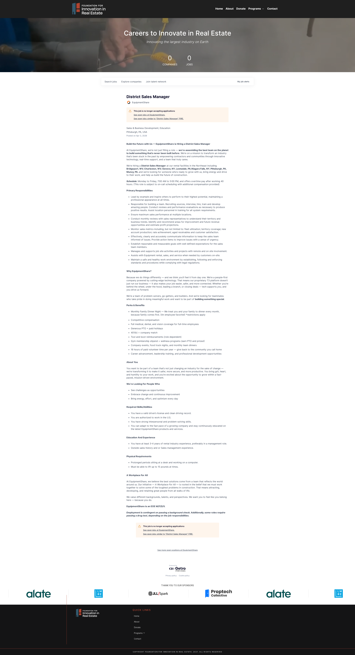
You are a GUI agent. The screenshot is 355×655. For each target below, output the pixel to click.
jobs (111, 81)
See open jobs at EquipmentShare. (149, 115)
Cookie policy (184, 576)
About (230, 8)
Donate (241, 8)
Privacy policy (171, 576)
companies (131, 81)
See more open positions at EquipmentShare (177, 550)
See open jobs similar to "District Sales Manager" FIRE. (159, 118)
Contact (272, 8)
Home (219, 8)
